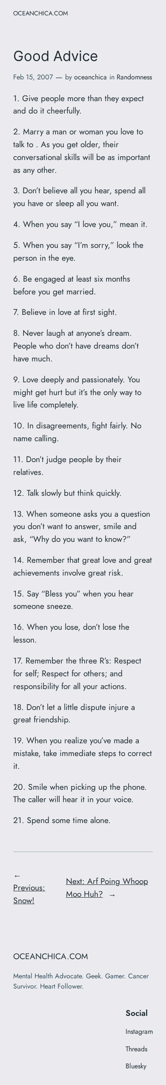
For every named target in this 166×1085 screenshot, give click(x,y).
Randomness (134, 77)
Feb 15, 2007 (33, 77)
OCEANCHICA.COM (40, 13)
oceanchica (90, 77)
